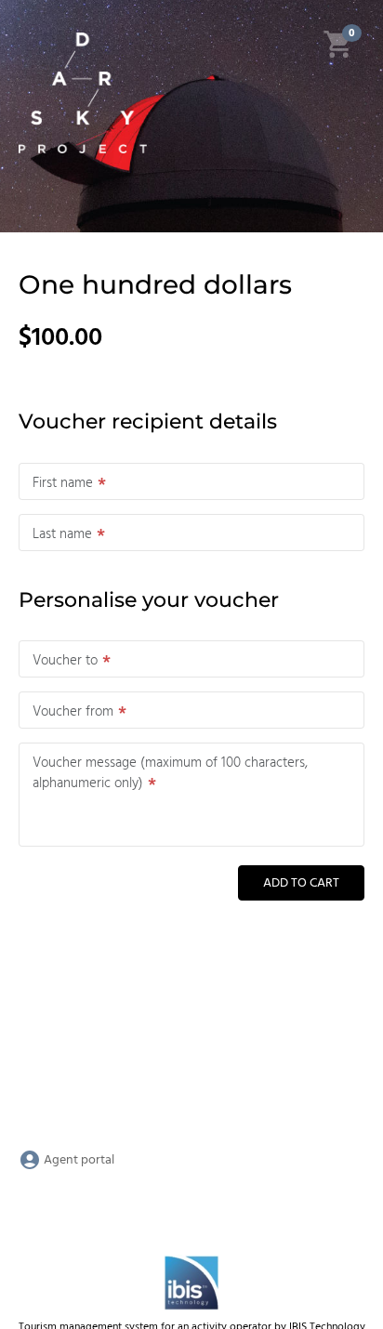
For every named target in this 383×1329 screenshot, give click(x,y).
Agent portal (77, 1160)
